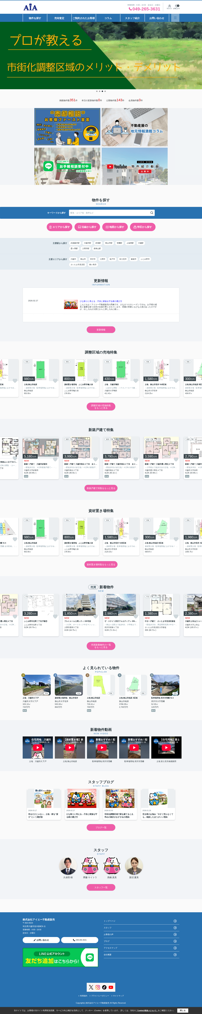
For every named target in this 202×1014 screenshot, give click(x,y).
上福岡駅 (130, 243)
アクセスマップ (110, 948)
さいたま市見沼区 (78, 265)
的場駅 (98, 243)
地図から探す (116, 227)
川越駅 (140, 243)
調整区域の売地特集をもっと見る (101, 406)
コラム (108, 18)
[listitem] (41, 378)
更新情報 (101, 330)
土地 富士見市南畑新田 (166, 761)
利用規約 (83, 996)
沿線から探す (89, 227)
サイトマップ (118, 996)
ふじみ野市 (145, 259)
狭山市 (83, 259)
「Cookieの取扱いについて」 (147, 1011)
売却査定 (59, 18)
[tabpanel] (101, 55)
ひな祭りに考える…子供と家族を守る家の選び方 (101, 301)
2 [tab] (99, 91)
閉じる (183, 1010)
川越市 (73, 259)
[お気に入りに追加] (15, 381)
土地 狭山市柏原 (70, 761)
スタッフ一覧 (101, 887)
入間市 (102, 259)
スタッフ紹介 (132, 18)
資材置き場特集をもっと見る (101, 564)
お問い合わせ (156, 18)
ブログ (107, 941)
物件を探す (35, 18)
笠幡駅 (119, 243)
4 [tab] (105, 91)
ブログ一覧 (101, 827)
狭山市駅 (108, 243)
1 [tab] (97, 91)
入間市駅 (85, 248)
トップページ (109, 921)
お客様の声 (108, 934)
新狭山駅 (97, 248)
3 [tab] (102, 91)
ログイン (169, 8)
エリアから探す (61, 227)
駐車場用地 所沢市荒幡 (102, 761)
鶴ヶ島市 (92, 265)
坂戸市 (112, 259)
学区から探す (144, 227)
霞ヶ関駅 (74, 248)
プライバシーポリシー (100, 996)
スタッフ (107, 928)
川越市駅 (87, 243)
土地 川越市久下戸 (37, 761)
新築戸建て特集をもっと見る (101, 488)
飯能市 (133, 259)
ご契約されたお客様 (84, 18)
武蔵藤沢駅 (75, 243)
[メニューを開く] (175, 17)
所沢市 (93, 259)
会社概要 (107, 955)
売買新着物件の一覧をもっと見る (101, 646)
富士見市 (123, 259)
